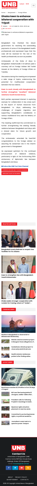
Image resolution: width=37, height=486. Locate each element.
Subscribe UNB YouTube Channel (15, 166)
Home (3, 12)
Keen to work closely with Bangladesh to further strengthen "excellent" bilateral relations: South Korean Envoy (18, 92)
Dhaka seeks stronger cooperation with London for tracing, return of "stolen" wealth (16, 303)
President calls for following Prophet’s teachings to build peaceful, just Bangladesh (21, 401)
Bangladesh (11, 12)
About (10, 477)
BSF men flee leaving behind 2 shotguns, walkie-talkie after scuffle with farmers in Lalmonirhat (21, 394)
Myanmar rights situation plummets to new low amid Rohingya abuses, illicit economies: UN (20, 408)
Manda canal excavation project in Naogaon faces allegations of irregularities (22, 341)
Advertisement (12, 480)
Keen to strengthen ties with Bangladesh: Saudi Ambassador (17, 276)
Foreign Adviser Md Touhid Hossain (15, 170)
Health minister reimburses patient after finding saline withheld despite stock (20, 355)
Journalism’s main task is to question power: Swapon (21, 422)
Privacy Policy (21, 477)
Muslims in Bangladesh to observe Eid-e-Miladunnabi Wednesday (15, 335)
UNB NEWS (8, 28)
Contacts (24, 480)
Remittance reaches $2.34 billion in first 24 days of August (18, 388)
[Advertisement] (18, 199)
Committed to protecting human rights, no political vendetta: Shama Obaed (23, 415)
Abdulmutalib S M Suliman (11, 173)
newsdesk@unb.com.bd (18, 464)
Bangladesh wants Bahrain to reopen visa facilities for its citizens (17, 250)
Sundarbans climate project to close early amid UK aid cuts (22, 348)
